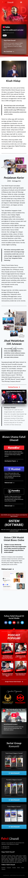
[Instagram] (18, 622)
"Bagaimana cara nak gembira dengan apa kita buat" (20, 657)
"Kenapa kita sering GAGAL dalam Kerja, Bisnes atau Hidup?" (7, 675)
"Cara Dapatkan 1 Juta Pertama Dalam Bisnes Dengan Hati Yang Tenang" (7, 657)
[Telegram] (22, 622)
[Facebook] (5, 622)
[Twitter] (10, 622)
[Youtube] (14, 622)
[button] (21, 2)
